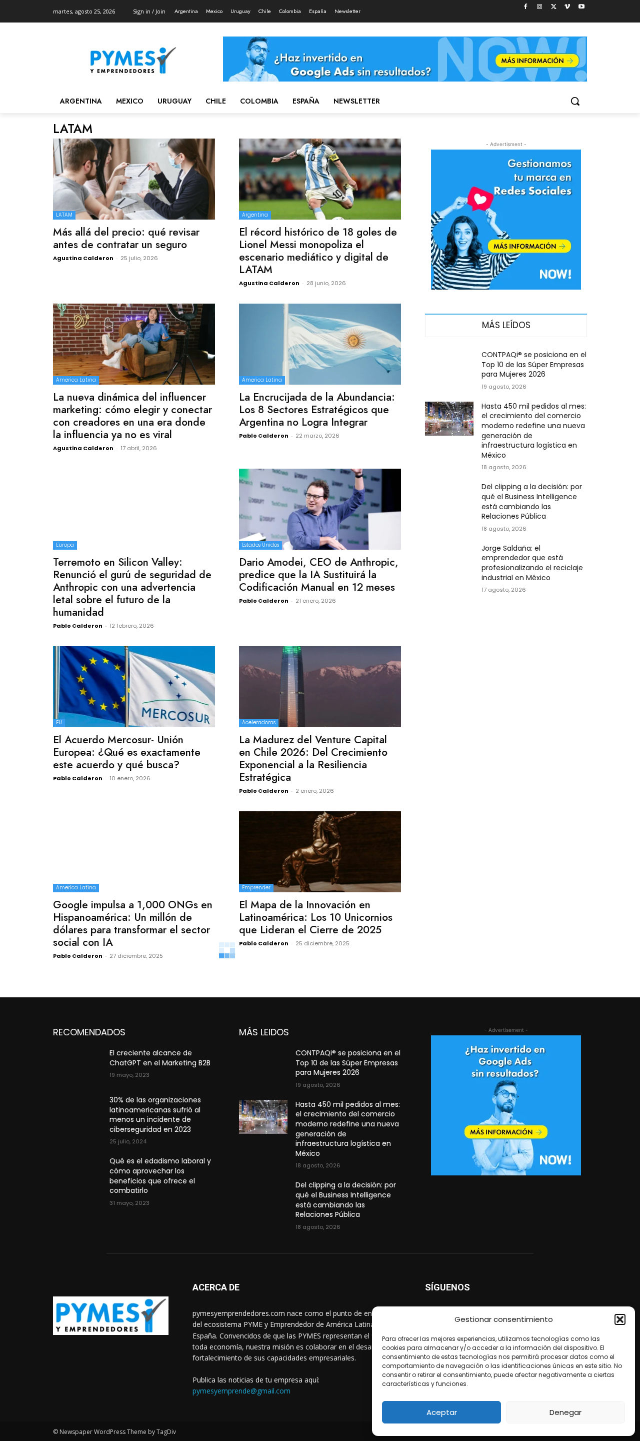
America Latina (76, 380)
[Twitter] (554, 7)
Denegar (566, 1412)
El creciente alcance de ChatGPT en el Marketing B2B (160, 1058)
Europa (65, 545)
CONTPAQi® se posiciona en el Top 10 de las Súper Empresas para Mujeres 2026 (534, 364)
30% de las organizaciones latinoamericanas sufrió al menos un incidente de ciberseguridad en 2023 (155, 1114)
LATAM (64, 215)
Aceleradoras (259, 722)
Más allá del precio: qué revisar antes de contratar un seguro (126, 238)
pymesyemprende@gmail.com (241, 1390)
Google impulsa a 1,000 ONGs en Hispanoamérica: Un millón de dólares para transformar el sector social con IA (132, 923)
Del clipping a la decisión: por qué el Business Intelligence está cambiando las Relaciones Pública (532, 501)
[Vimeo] (567, 7)
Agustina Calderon (83, 258)
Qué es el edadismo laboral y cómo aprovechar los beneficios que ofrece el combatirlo (160, 1175)
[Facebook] (526, 7)
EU (59, 722)
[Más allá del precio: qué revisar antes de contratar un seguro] (134, 179)
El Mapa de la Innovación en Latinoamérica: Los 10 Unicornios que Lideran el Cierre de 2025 (315, 917)
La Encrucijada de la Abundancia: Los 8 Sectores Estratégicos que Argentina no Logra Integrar (317, 410)
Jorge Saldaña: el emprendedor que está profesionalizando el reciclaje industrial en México (532, 563)
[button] (620, 1319)
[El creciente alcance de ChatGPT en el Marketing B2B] (77, 1065)
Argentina (255, 215)
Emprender (256, 887)
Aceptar (441, 1412)
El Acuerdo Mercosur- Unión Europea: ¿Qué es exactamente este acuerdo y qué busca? (126, 752)
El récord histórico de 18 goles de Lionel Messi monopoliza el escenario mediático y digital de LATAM (318, 251)
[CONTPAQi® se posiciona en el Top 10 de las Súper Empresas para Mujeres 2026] (449, 367)
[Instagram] (540, 7)
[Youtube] (581, 7)
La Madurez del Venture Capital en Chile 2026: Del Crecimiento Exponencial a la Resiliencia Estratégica (313, 758)
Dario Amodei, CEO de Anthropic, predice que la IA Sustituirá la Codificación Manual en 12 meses (318, 575)
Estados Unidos (260, 545)
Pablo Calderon (263, 436)
